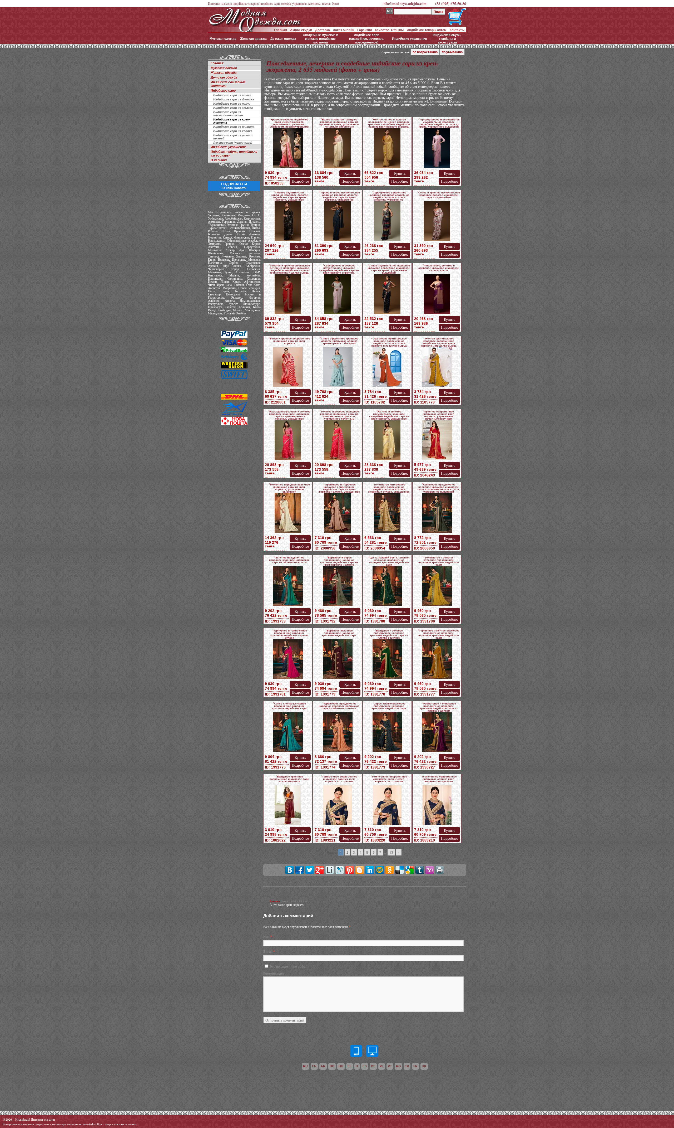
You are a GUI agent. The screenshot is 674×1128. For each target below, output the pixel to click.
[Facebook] (299, 870)
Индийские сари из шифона (233, 126)
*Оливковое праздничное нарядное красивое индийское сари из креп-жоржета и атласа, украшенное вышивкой (439, 488)
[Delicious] (399, 870)
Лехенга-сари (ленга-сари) (232, 142)
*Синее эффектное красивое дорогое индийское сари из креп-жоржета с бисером (339, 341)
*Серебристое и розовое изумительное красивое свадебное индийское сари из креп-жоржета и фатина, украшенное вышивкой (339, 270)
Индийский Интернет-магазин (35, 1119)
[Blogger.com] (359, 870)
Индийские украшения (409, 38)
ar (323, 1066)
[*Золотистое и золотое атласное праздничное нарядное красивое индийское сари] (437, 587)
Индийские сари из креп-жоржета (231, 121)
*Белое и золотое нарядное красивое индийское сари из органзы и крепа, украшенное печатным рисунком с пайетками (339, 124)
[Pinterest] (349, 870)
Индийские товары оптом (427, 29)
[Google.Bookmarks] (409, 870)
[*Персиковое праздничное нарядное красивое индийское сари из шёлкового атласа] (337, 733)
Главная (280, 29)
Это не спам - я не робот (288, 966)
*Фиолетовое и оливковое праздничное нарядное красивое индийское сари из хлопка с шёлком (439, 707)
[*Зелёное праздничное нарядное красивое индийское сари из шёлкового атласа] (288, 587)
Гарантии (364, 29)
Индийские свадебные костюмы (228, 84)
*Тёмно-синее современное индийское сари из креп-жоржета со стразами (339, 779)
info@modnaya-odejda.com (405, 3)
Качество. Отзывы (389, 29)
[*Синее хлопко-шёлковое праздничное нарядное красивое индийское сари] (288, 733)
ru (305, 1066)
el (349, 1066)
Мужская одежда (223, 38)
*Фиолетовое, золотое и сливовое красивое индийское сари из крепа (438, 268)
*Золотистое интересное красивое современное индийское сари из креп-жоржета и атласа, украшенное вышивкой (389, 489)
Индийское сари (223, 91)
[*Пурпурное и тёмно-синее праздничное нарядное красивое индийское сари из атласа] (288, 660)
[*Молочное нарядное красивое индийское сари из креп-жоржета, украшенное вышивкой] (288, 514)
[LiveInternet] (329, 870)
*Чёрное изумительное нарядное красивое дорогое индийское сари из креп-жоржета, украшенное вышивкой (289, 197)
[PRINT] (439, 870)
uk (424, 1066)
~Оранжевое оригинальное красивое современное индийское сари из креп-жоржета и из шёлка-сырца (389, 342)
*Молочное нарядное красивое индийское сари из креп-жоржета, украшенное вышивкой (289, 488)
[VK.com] (289, 870)
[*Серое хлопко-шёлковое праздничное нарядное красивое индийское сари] (387, 733)
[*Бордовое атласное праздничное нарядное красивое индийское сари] (337, 660)
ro (398, 1066)
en (314, 1066)
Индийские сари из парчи (231, 103)
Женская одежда (253, 38)
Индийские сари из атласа (233, 107)
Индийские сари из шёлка (232, 95)
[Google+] (319, 870)
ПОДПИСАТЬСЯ (234, 185)
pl (382, 1066)
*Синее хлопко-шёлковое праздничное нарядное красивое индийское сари (289, 706)
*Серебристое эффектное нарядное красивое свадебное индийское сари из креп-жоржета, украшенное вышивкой (389, 197)
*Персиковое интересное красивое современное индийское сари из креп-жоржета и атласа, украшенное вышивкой (339, 489)
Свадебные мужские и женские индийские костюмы (320, 38)
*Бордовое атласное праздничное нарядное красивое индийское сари (339, 633)
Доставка (322, 29)
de (373, 1066)
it (357, 1066)
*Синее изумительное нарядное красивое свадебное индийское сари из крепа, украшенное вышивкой (389, 269)
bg (332, 1066)
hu (341, 1066)
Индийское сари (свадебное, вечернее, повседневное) (366, 38)
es (365, 1066)
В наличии (219, 160)
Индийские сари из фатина (233, 99)
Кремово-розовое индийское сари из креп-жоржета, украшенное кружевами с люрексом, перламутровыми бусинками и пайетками (289, 124)
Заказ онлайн (343, 29)
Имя (266, 936)
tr (407, 1066)
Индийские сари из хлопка (232, 131)
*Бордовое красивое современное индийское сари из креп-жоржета (289, 779)
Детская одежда (283, 38)
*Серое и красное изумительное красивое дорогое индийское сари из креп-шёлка (438, 195)
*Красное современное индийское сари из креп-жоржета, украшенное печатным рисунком (439, 415)
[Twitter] (309, 870)
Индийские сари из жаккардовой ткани (228, 113)
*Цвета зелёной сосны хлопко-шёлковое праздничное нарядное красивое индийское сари (389, 561)
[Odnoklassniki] (389, 870)
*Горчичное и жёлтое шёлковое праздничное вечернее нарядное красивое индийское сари (438, 634)
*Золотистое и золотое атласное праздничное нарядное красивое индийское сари (438, 561)
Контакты (457, 29)
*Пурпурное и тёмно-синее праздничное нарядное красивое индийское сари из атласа (289, 634)
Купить (300, 173)
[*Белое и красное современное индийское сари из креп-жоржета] (288, 368)
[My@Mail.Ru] (379, 870)
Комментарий (273, 973)
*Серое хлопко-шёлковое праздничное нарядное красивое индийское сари (389, 706)
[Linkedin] (369, 870)
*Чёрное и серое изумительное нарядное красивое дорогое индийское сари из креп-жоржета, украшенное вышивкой (339, 197)
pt (390, 1066)
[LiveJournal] (339, 870)
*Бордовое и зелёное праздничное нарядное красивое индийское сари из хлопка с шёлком (389, 634)
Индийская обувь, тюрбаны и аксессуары (447, 38)
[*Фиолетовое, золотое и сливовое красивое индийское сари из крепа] (437, 295)
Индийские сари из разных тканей (233, 137)
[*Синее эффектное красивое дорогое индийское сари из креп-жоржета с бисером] (337, 368)
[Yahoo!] (429, 870)
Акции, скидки (301, 29)
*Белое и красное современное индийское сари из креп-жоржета (289, 341)
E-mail (267, 951)
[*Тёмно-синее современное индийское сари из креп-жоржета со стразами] (337, 806)
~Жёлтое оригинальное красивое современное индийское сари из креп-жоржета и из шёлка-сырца (439, 342)
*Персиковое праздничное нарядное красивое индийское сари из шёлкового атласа (339, 706)
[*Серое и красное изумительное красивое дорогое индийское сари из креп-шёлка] (437, 222)
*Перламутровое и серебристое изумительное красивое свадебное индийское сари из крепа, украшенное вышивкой (439, 123)
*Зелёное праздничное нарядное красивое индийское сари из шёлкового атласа (289, 560)
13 (391, 852)
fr (415, 1066)
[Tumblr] (419, 870)
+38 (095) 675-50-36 (450, 3)
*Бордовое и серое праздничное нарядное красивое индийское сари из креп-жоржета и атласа (339, 561)
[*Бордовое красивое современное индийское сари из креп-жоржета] (288, 806)
